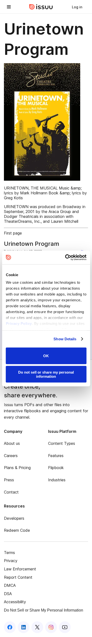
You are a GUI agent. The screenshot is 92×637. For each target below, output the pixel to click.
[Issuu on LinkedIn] (23, 627)
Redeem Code (17, 530)
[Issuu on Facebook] (10, 627)
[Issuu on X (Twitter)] (37, 627)
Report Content (18, 577)
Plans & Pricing (17, 467)
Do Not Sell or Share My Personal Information (43, 610)
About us (12, 443)
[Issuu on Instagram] (51, 627)
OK (46, 356)
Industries (57, 479)
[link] (77, 7)
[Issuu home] (41, 7)
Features (56, 455)
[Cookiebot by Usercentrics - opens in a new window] (65, 257)
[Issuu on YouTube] (65, 627)
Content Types (61, 443)
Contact (11, 492)
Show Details (64, 339)
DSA (8, 593)
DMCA (10, 585)
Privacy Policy (19, 323)
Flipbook (56, 467)
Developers (14, 518)
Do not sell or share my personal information (46, 374)
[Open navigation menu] (9, 7)
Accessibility (15, 601)
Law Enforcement (20, 568)
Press (9, 479)
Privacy (10, 560)
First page (13, 233)
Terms (9, 552)
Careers (11, 455)
